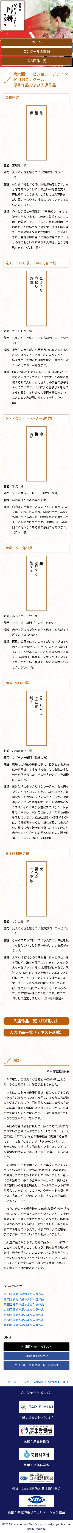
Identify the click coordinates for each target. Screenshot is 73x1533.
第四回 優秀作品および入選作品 (24, 1309)
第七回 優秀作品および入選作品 (24, 1325)
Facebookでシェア (36, 1356)
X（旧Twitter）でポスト (36, 1346)
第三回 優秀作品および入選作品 (24, 1304)
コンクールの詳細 (36, 52)
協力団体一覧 (36, 61)
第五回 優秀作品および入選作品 (24, 1315)
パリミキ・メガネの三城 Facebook (37, 1365)
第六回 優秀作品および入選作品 (24, 1320)
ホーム (36, 42)
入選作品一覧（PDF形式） (36, 1021)
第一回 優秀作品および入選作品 (24, 1294)
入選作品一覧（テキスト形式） (36, 1032)
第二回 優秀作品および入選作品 (24, 1299)
